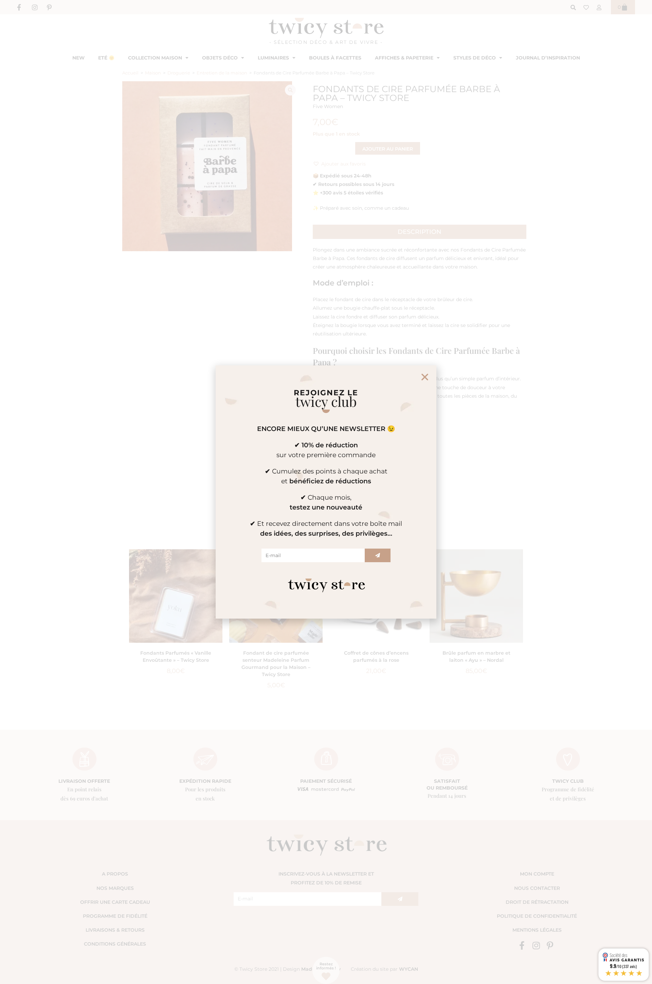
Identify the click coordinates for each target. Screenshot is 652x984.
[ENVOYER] (378, 555)
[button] (425, 377)
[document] (326, 492)
